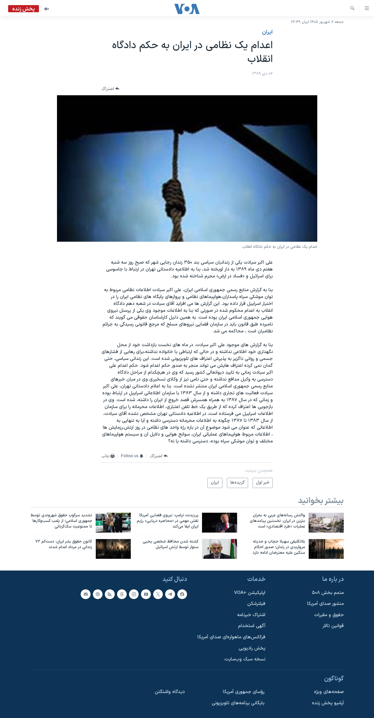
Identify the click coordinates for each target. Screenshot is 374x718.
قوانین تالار (333, 625)
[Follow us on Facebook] (182, 594)
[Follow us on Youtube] (146, 594)
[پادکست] (98, 594)
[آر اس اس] (109, 594)
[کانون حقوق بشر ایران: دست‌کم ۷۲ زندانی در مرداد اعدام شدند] (113, 549)
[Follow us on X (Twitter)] (158, 594)
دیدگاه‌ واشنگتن (170, 691)
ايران (267, 32)
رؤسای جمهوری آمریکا (243, 691)
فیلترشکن (256, 603)
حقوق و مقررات (329, 615)
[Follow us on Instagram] (134, 594)
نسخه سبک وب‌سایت (244, 659)
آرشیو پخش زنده (328, 703)
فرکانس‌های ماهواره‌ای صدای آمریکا (231, 637)
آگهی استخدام (251, 625)
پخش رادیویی (252, 648)
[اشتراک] (85, 594)
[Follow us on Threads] (122, 594)
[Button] (110, 88)
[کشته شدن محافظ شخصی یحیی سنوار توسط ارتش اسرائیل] (219, 549)
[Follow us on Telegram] (170, 594)
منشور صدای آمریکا (325, 603)
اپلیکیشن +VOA (249, 592)
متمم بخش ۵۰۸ (328, 592)
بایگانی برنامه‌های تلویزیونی (238, 703)
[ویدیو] (46, 9)
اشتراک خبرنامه (251, 615)
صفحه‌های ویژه (329, 691)
